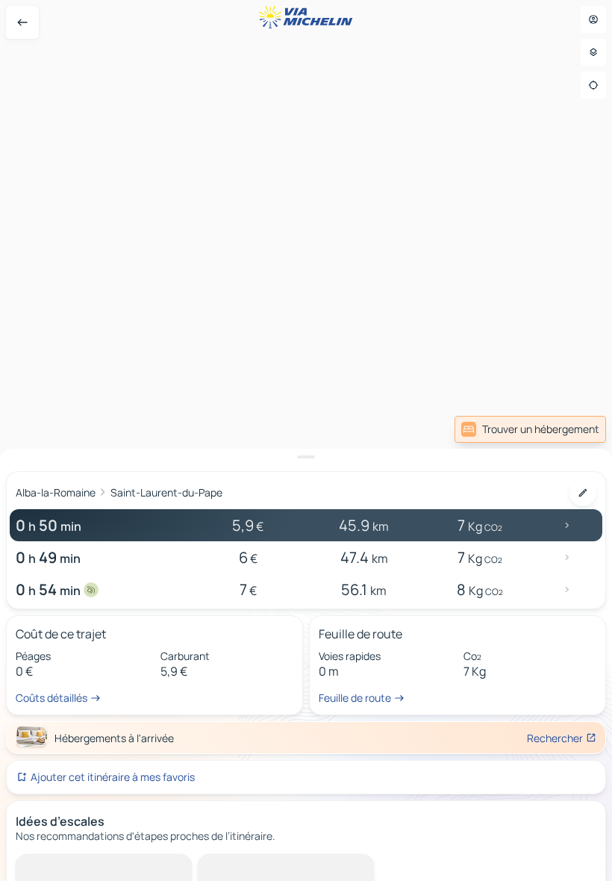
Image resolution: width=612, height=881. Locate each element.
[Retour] (22, 22)
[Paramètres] (593, 52)
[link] (530, 429)
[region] (306, 440)
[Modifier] (582, 492)
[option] (71, 866)
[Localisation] (593, 85)
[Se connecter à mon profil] (593, 19)
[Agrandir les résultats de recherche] (306, 457)
